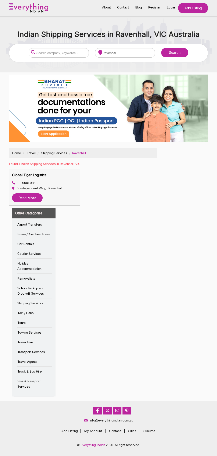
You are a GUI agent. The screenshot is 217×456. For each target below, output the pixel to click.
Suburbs (149, 431)
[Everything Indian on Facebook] (97, 410)
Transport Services (31, 352)
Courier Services (29, 254)
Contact (123, 7)
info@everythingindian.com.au (111, 420)
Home (16, 153)
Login (171, 7)
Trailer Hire (25, 342)
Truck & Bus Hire (29, 371)
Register (154, 7)
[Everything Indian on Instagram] (117, 410)
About (106, 7)
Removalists (26, 278)
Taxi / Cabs (25, 313)
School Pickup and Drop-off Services (30, 290)
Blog (138, 7)
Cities (132, 431)
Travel (31, 153)
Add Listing (193, 8)
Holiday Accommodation (29, 266)
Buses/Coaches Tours (33, 234)
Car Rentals (25, 244)
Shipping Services (54, 153)
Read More (27, 198)
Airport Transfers (29, 224)
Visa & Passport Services (28, 383)
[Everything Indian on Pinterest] (126, 410)
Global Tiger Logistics (29, 175)
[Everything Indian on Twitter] (107, 410)
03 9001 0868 (27, 183)
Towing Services (29, 332)
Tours (21, 323)
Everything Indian (93, 445)
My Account (93, 431)
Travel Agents (27, 362)
